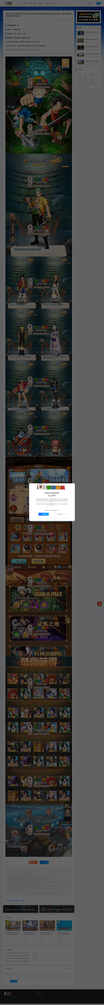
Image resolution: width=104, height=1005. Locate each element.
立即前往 (44, 514)
